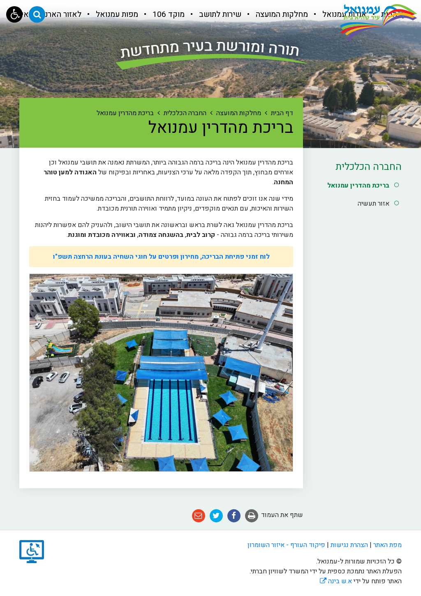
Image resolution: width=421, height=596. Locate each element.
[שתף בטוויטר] (216, 515)
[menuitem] (338, 14)
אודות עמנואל (343, 14)
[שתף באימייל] (198, 515)
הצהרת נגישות (349, 545)
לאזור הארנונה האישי (46, 14)
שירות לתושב (219, 14)
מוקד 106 (167, 14)
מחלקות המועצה (281, 14)
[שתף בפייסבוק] (234, 515)
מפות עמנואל (116, 14)
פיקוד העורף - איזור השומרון (286, 545)
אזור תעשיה (373, 204)
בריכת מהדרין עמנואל (358, 185)
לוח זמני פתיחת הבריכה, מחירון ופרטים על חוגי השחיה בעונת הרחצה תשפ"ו (161, 257)
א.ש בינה (336, 581)
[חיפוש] (37, 14)
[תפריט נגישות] (14, 14)
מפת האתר (387, 545)
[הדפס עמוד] (251, 515)
